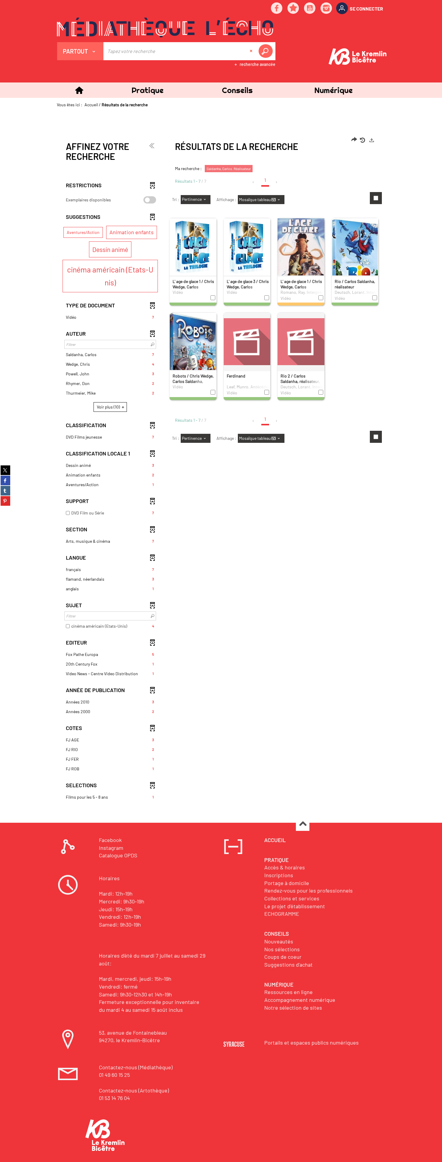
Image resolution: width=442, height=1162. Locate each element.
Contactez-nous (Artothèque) (134, 1090)
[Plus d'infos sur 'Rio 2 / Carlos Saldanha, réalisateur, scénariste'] (301, 341)
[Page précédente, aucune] (253, 182)
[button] (147, 90)
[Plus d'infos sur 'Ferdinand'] (247, 341)
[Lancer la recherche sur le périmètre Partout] (266, 51)
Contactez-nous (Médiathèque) (136, 1067)
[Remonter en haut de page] (302, 824)
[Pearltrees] (293, 8)
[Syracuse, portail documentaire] (165, 27)
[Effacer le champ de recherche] (251, 51)
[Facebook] (277, 8)
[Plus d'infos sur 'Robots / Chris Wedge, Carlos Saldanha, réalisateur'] (193, 357)
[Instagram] (326, 8)
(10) (109, 406)
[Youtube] (310, 8)
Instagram (111, 847)
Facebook (110, 840)
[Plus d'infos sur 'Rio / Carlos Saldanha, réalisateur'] (355, 257)
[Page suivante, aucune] (276, 182)
